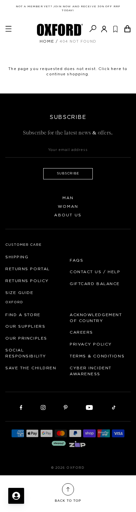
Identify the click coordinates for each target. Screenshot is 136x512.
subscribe (68, 173)
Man (68, 198)
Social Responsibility (25, 353)
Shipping (16, 257)
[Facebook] (21, 407)
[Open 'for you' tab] (16, 496)
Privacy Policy (91, 344)
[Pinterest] (65, 407)
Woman (68, 206)
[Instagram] (43, 407)
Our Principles (26, 338)
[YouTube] (89, 407)
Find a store (23, 315)
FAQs (76, 260)
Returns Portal (27, 269)
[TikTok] (113, 407)
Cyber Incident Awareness (91, 371)
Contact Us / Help (95, 272)
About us (68, 215)
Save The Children (30, 368)
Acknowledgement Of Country (96, 318)
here (116, 69)
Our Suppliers (25, 326)
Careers (81, 332)
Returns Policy (27, 281)
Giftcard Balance (95, 284)
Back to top (68, 500)
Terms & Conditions (97, 356)
